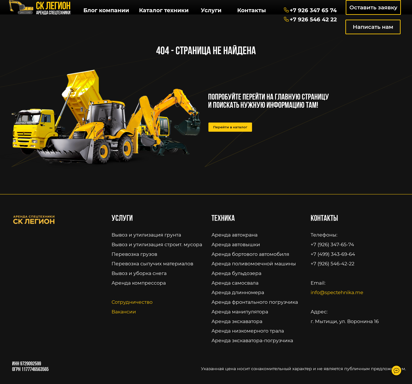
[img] (40, 7)
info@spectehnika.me (337, 292)
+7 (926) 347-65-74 (332, 244)
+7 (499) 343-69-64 (333, 254)
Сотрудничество (132, 302)
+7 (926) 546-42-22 (332, 263)
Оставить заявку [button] (373, 7)
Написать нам (373, 26)
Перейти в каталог (230, 127)
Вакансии (124, 312)
